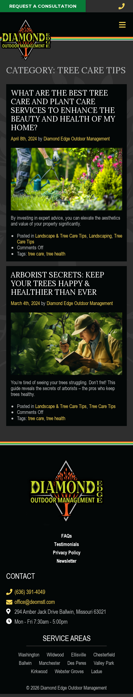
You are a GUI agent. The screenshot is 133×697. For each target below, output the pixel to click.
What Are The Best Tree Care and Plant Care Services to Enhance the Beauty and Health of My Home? (63, 110)
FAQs (66, 535)
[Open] (122, 24)
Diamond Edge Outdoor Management (77, 138)
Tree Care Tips (102, 406)
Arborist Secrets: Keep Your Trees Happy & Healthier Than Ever (57, 283)
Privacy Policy (66, 552)
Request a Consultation (42, 6)
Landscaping (100, 235)
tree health (55, 253)
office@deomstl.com (35, 602)
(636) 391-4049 (30, 592)
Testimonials (66, 544)
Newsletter (66, 560)
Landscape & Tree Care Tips (61, 235)
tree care (36, 253)
